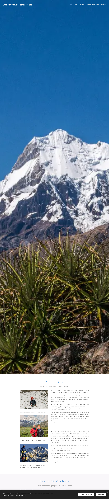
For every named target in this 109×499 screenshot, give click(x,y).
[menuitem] (71, 5)
